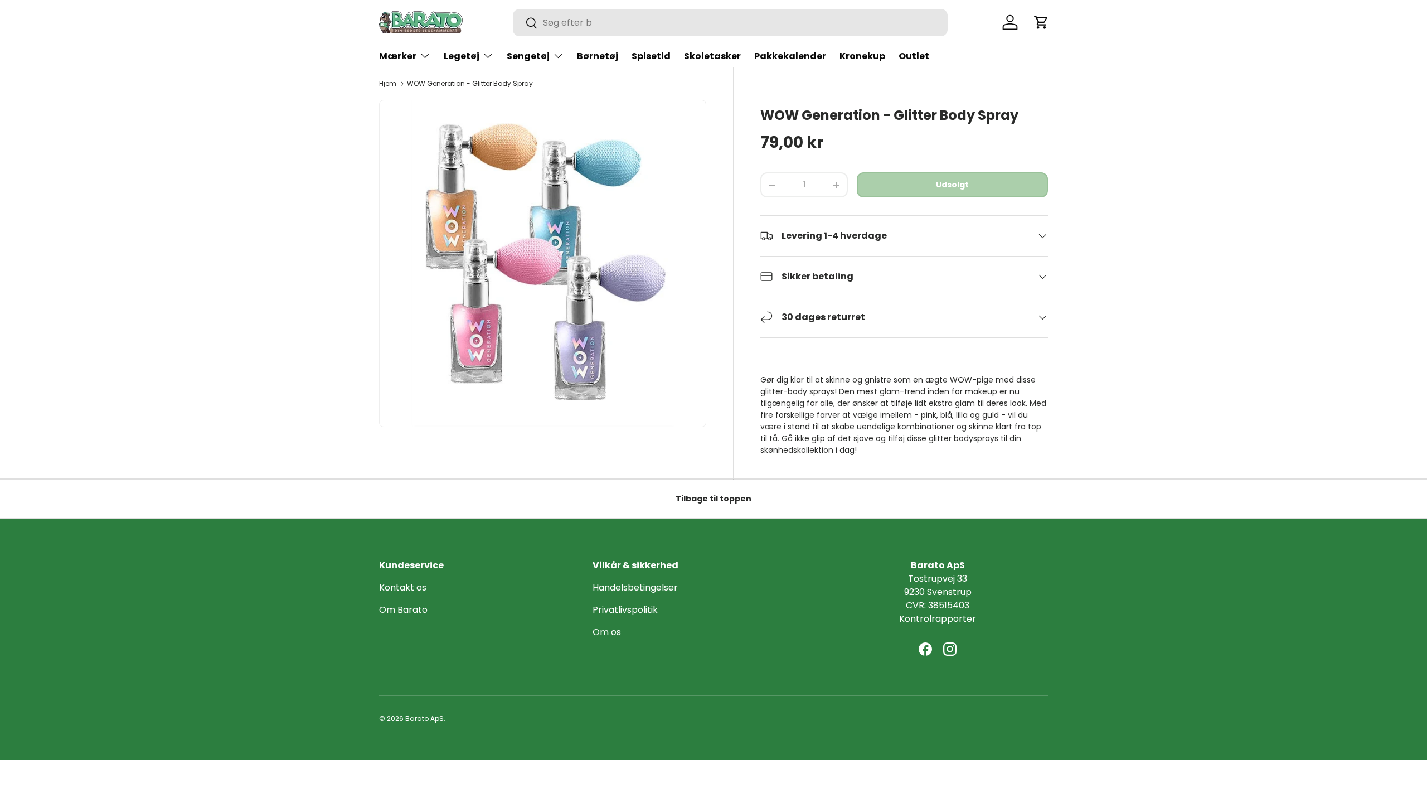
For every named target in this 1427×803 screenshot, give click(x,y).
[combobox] (730, 22)
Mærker (397, 56)
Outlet (914, 56)
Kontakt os (402, 587)
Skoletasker (712, 56)
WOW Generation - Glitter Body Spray (470, 83)
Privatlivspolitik (625, 609)
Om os (607, 632)
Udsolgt (952, 184)
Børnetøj (597, 56)
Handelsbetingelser (635, 587)
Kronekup (862, 56)
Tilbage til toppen (713, 498)
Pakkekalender (790, 56)
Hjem (387, 83)
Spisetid (651, 56)
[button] (1041, 22)
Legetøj (461, 56)
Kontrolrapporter (937, 618)
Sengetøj (528, 56)
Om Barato (403, 609)
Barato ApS (424, 718)
